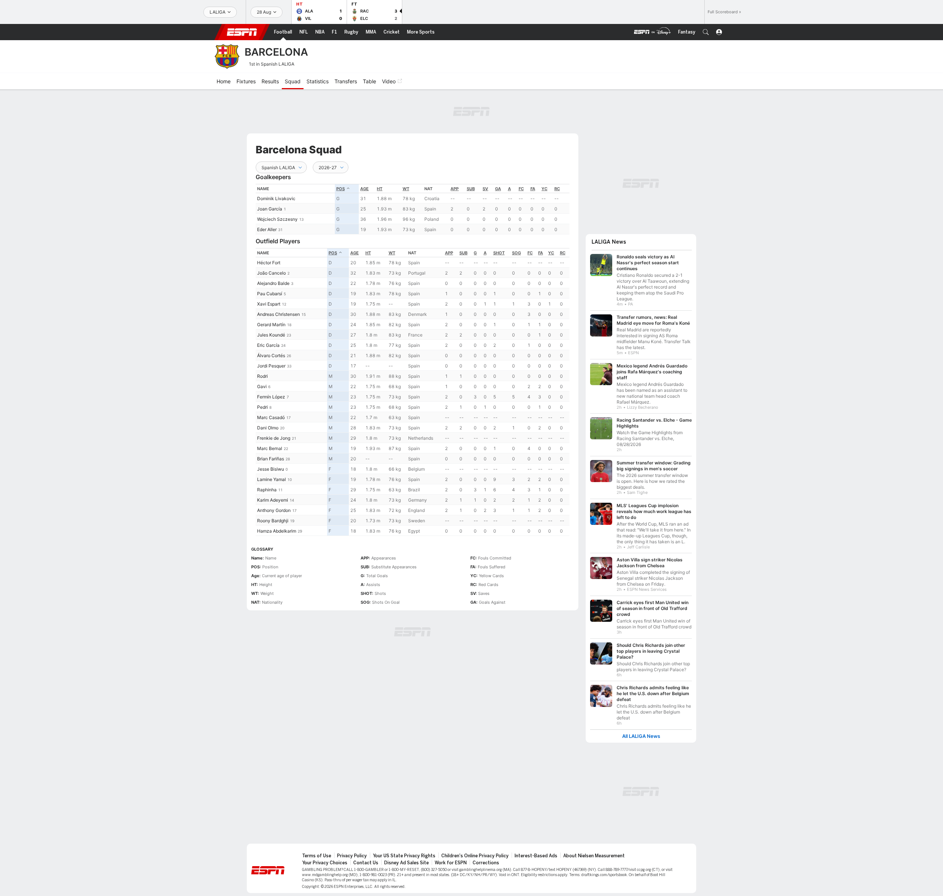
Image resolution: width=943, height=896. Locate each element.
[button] (706, 32)
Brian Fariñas (270, 458)
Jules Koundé (271, 335)
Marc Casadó (271, 417)
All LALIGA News (641, 736)
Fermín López (271, 397)
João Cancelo (271, 273)
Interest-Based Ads (536, 855)
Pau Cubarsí (269, 293)
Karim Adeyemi (272, 500)
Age (364, 188)
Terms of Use (316, 855)
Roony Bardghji (272, 520)
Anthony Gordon (274, 510)
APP (455, 188)
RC (557, 188)
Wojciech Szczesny (277, 219)
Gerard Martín (271, 324)
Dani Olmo (267, 427)
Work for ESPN (451, 862)
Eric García (268, 345)
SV (485, 188)
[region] (412, 209)
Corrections (486, 862)
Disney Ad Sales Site (406, 862)
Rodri (262, 376)
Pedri (262, 407)
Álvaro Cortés (271, 355)
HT (379, 188)
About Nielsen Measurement (594, 855)
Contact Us (365, 862)
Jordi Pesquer (271, 366)
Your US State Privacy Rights (404, 855)
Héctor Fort (268, 262)
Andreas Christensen (278, 314)
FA (532, 188)
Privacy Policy (352, 855)
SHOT (499, 252)
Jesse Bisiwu (270, 469)
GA (498, 188)
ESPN (242, 32)
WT (406, 188)
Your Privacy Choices (324, 862)
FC (521, 188)
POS (340, 188)
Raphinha (267, 489)
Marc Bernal (269, 448)
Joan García (269, 209)
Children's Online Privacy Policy (475, 855)
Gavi (262, 386)
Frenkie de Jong (273, 438)
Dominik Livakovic (276, 198)
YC (544, 188)
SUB (471, 188)
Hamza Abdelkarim (276, 531)
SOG (516, 252)
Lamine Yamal (271, 479)
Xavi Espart (268, 304)
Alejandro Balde (273, 283)
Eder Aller (267, 229)
